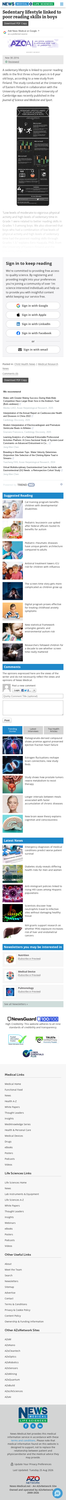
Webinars (10, 1222)
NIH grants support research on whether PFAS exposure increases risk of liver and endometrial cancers (44, 930)
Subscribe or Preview (29, 958)
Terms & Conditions (16, 1304)
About (8, 1263)
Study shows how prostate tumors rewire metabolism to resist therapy (44, 781)
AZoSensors (11, 1368)
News (8, 1095)
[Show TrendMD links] (61, 484)
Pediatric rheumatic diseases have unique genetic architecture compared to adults (44, 546)
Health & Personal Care (18, 1130)
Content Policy (13, 1315)
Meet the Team (13, 1269)
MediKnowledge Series (18, 1124)
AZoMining (11, 1373)
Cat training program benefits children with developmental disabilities (42, 505)
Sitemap (9, 1287)
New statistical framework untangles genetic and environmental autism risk (40, 628)
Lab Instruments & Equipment (22, 1194)
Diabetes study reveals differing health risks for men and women (43, 868)
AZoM (8, 1339)
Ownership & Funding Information (24, 1321)
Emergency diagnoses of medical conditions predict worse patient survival (43, 850)
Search (9, 1275)
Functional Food (14, 1089)
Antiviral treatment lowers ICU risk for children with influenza (42, 565)
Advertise (10, 1292)
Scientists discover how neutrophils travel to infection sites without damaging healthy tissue (43, 910)
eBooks (9, 1147)
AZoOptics (10, 1356)
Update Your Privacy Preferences (32, 1464)
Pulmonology (26, 988)
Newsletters (11, 1281)
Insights (9, 1118)
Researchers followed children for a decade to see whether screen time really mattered (44, 648)
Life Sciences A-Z (14, 1199)
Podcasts (10, 1158)
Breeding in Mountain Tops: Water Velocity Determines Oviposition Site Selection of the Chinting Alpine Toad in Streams (30, 455)
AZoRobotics (12, 1362)
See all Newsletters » (16, 1004)
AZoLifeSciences (14, 1391)
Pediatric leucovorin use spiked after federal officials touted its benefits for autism (42, 526)
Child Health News (24, 364)
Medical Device (26, 971)
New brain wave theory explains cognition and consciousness (43, 818)
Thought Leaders (14, 1112)
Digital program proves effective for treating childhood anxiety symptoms (43, 608)
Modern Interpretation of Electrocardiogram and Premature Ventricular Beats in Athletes (31, 426)
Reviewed (13, 61)
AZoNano (10, 1345)
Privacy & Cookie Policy (17, 1310)
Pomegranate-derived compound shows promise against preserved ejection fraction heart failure (44, 741)
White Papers (12, 1107)
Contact (9, 1298)
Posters (9, 1153)
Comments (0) (10, 373)
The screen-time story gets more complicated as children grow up (43, 585)
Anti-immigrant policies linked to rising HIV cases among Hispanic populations (43, 890)
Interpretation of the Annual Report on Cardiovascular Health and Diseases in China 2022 (32, 414)
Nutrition (23, 955)
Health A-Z (11, 1101)
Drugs (8, 1141)
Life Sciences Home (16, 1182)
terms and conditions (23, 1440)
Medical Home (13, 1084)
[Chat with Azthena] (57, 1493)
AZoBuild (10, 1385)
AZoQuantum (12, 1379)
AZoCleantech (12, 1350)
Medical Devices (14, 1135)
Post (7, 720)
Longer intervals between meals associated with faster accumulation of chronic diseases (44, 800)
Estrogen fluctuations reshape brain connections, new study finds (42, 761)
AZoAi (8, 1396)
